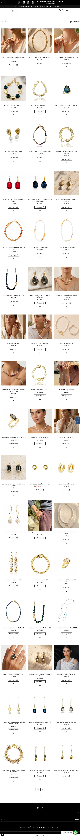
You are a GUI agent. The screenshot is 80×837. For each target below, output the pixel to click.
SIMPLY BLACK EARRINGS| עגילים (40, 770)
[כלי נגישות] (2, 834)
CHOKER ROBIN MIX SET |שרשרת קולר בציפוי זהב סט (66, 296)
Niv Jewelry (61, 11)
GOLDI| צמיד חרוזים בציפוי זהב (40, 580)
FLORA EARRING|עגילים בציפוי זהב (13, 532)
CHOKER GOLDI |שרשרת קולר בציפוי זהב (40, 57)
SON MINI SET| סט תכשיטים (66, 343)
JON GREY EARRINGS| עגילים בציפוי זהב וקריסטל (13, 484)
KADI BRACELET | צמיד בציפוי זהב (13, 105)
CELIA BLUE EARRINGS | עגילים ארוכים (40, 722)
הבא (38, 789)
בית (43, 15)
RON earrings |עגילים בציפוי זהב (13, 151)
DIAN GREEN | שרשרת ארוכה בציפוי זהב (40, 628)
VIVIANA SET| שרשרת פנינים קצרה (66, 674)
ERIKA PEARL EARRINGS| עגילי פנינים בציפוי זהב (66, 200)
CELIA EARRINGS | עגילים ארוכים (66, 722)
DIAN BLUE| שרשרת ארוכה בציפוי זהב (13, 295)
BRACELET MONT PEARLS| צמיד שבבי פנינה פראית (13, 770)
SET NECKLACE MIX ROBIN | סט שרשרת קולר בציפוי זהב (13, 390)
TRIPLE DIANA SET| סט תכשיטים (40, 343)
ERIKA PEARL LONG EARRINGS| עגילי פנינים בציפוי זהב (14, 722)
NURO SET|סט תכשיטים (13, 343)
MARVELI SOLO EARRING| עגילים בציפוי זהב (40, 675)
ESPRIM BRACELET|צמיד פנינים (40, 105)
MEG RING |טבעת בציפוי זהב (66, 389)
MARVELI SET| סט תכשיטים (66, 437)
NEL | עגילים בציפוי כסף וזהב (13, 580)
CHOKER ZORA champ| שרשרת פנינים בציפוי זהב (66, 532)
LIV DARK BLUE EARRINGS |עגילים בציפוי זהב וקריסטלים (40, 200)
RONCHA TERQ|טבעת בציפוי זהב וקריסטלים (40, 532)
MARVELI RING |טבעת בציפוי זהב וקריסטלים (13, 437)
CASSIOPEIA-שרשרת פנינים (40, 247)
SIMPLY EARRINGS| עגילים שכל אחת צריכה (66, 770)
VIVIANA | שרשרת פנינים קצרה (66, 247)
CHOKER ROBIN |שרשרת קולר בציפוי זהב (40, 151)
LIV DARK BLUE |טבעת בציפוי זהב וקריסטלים (66, 105)
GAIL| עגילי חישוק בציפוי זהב (66, 484)
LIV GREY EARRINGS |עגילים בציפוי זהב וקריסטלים (40, 296)
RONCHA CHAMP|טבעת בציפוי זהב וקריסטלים (66, 580)
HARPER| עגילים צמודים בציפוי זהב (40, 484)
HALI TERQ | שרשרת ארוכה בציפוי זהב (66, 628)
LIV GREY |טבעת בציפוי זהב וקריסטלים (13, 674)
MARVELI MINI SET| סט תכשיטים (40, 437)
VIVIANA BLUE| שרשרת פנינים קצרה (14, 628)
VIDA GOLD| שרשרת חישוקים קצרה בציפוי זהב (13, 58)
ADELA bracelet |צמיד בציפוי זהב (40, 389)
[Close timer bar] (1, 2)
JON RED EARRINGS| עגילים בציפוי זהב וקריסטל (13, 200)
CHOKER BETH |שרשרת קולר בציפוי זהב (66, 57)
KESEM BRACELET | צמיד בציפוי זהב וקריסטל (66, 152)
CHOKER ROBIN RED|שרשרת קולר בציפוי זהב (13, 248)
